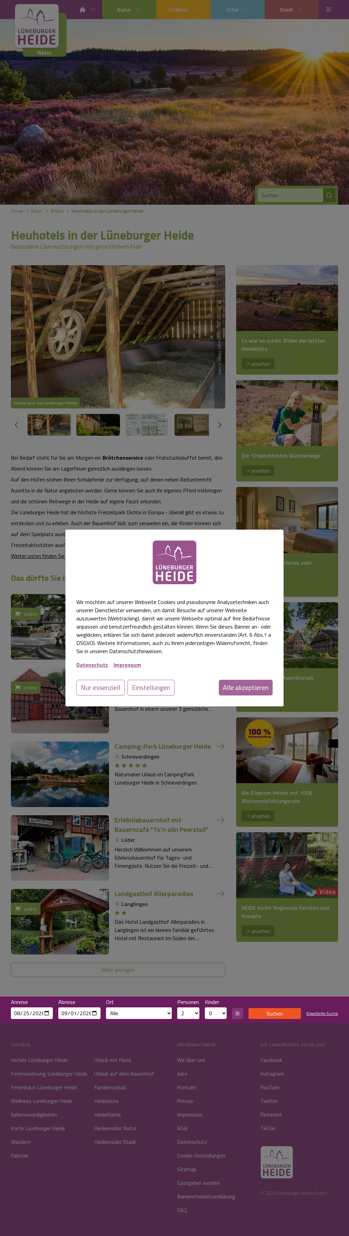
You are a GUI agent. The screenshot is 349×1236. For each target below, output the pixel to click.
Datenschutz (92, 665)
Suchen (275, 1013)
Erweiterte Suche (322, 1013)
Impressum (127, 665)
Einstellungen (151, 687)
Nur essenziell (100, 687)
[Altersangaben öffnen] (237, 1013)
